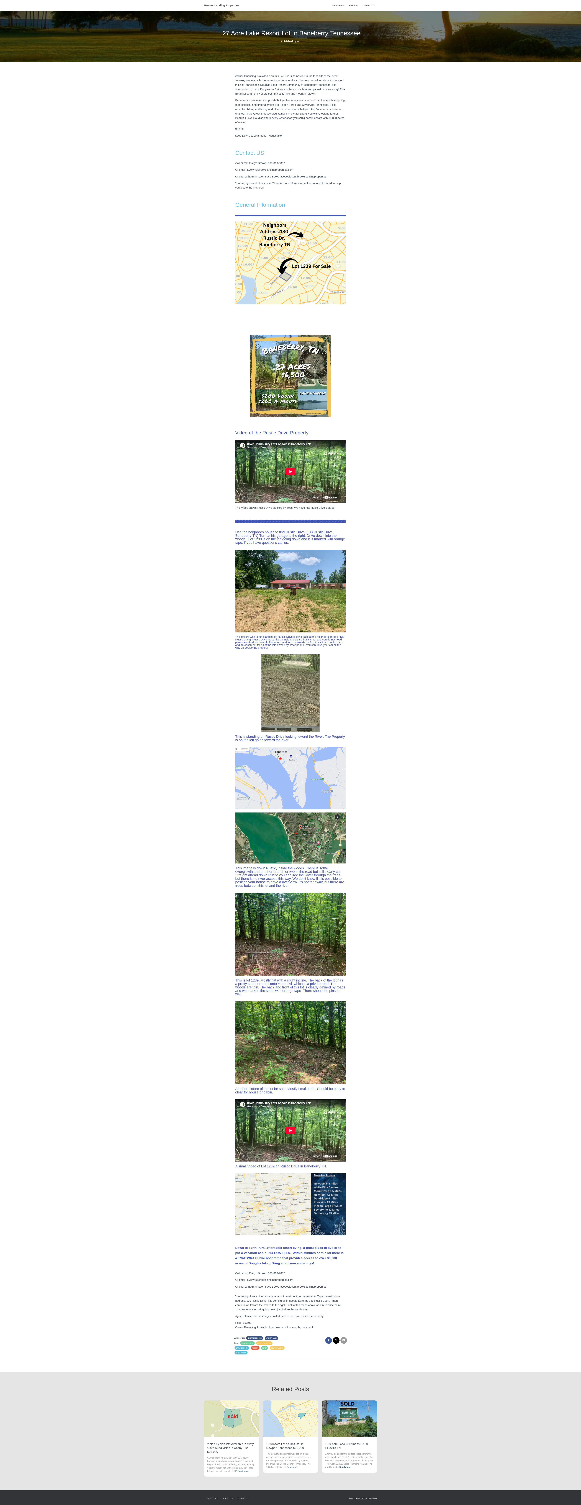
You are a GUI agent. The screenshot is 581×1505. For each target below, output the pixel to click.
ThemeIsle (372, 1498)
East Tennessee (255, 1338)
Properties (338, 5)
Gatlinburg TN (242, 1348)
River (264, 1348)
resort (255, 1348)
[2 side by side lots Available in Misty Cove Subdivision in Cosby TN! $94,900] (231, 1418)
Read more (243, 1471)
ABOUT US (353, 5)
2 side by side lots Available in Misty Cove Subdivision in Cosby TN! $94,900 (230, 1447)
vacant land (241, 1353)
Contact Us (368, 5)
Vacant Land (271, 1338)
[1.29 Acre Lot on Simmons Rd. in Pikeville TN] (349, 1418)
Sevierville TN (277, 1348)
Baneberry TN (247, 1343)
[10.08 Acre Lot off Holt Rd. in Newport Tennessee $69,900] (290, 1418)
